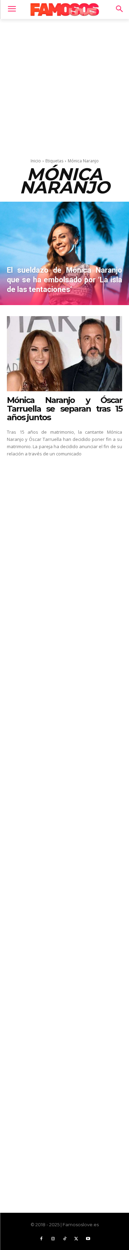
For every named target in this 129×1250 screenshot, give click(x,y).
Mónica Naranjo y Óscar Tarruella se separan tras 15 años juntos (64, 408)
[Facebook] (41, 1239)
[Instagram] (53, 1239)
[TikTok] (65, 1239)
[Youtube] (88, 1239)
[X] (76, 1239)
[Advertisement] (64, 86)
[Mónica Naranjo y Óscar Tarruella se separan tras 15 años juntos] (64, 353)
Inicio (36, 161)
